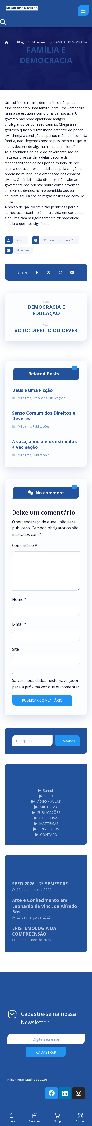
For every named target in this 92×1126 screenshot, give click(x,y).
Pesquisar (67, 741)
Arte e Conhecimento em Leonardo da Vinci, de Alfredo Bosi (44, 906)
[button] (36, 272)
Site (15, 649)
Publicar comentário (42, 700)
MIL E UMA (49, 807)
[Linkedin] (65, 1093)
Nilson (20, 240)
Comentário (24, 545)
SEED (48, 796)
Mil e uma (23, 250)
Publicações (56, 398)
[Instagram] (78, 1093)
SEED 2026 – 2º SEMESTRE (40, 884)
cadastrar (46, 1052)
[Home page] (6, 42)
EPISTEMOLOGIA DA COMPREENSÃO (34, 931)
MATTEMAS (48, 823)
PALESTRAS (48, 818)
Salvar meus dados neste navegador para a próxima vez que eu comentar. (46, 684)
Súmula (49, 790)
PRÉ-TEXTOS (49, 829)
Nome (19, 599)
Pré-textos (40, 398)
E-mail (19, 624)
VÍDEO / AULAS (49, 801)
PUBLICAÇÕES (48, 812)
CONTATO (48, 834)
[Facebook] (51, 1093)
